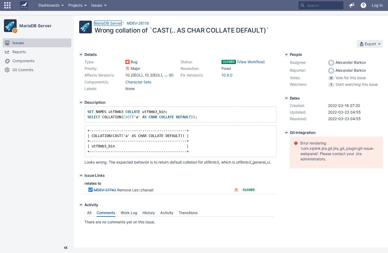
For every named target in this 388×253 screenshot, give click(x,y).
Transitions (188, 212)
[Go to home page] (24, 5)
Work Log (129, 212)
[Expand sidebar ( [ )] (65, 248)
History (149, 212)
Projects (75, 5)
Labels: (90, 88)
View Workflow (250, 62)
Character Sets (138, 82)
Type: (89, 62)
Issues (96, 5)
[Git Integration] (286, 132)
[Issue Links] (81, 175)
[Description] (81, 102)
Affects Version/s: (99, 75)
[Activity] (81, 205)
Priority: (91, 68)
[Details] (81, 54)
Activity (166, 212)
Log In (377, 5)
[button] (7, 5)
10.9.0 (227, 75)
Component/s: (96, 82)
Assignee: (298, 62)
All (89, 212)
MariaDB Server (35, 25)
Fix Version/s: (192, 75)
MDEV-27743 (105, 190)
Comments (106, 212)
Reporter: (298, 70)
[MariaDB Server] (10, 25)
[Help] (363, 5)
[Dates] (286, 98)
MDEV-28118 (138, 23)
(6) (171, 75)
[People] (286, 54)
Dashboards (49, 5)
